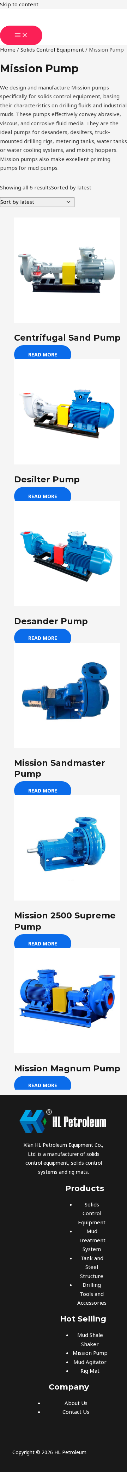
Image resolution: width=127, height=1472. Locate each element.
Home (8, 49)
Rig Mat (89, 1370)
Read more (42, 354)
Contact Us (75, 1411)
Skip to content (19, 4)
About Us (76, 1402)
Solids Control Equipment (52, 49)
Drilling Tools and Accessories (92, 1293)
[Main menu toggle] (21, 35)
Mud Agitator (90, 1361)
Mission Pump (90, 1352)
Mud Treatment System (91, 1239)
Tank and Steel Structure (91, 1266)
